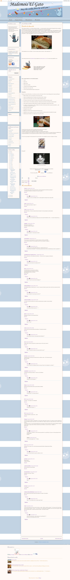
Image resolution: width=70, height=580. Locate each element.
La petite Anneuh (11, 53)
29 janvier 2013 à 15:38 (33, 451)
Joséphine (25, 223)
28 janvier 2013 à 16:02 (38, 491)
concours (9, 88)
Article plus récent (25, 538)
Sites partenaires (29, 19)
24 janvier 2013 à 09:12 (31, 355)
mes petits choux (32, 58)
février (11, 167)
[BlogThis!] (33, 181)
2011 (10, 196)
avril (11, 164)
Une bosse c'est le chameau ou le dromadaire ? (12, 184)
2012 (10, 195)
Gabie (25, 203)
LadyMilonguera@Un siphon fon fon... (30, 254)
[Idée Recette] (30, 554)
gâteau (9, 96)
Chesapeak (9, 139)
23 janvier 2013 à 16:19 (34, 285)
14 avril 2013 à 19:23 (30, 505)
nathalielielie (26, 371)
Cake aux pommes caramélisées (12, 180)
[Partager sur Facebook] (34, 181)
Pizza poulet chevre (13, 187)
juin (11, 161)
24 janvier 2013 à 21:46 (29, 399)
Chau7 (25, 505)
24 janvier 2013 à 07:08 (30, 327)
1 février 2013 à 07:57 (33, 437)
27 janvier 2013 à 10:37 (33, 471)
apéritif (9, 80)
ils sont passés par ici (11, 97)
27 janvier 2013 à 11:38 (31, 485)
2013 (10, 152)
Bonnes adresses (10, 83)
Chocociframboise (27, 471)
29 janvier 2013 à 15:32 (33, 216)
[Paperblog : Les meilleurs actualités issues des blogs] (35, 554)
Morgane (25, 419)
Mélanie (25, 385)
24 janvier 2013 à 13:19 (31, 370)
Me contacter (37, 19)
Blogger (40, 577)
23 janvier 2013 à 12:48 (31, 223)
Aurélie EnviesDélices (27, 299)
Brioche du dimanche (13, 175)
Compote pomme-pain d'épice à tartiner (12, 170)
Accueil (10, 19)
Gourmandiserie (10, 141)
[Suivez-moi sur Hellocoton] (41, 176)
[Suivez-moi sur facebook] (45, 172)
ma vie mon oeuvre (11, 100)
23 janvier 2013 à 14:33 (29, 268)
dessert (9, 91)
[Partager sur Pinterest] (35, 181)
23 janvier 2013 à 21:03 (34, 299)
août (11, 159)
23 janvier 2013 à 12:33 (29, 203)
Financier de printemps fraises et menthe (18, 564)
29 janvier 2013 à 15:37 (33, 430)
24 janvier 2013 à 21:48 (29, 413)
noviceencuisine (26, 238)
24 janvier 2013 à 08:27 (29, 341)
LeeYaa (25, 327)
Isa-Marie (25, 355)
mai (11, 163)
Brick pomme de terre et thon (13, 182)
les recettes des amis (11, 99)
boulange (26, 182)
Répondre (25, 192)
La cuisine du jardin (11, 134)
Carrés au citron (12, 186)
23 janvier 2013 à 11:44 (31, 188)
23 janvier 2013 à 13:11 (32, 238)
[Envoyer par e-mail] (32, 181)
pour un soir (10, 108)
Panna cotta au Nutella (12, 193)
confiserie (9, 89)
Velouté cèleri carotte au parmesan (13, 177)
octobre (11, 156)
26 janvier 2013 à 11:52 (31, 458)
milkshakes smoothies (11, 102)
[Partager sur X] (33, 181)
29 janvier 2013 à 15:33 (33, 246)
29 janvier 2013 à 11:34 (33, 196)
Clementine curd (12, 172)
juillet (11, 160)
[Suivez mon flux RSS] (39, 172)
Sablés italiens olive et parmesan (13, 191)
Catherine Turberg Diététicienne (29, 491)
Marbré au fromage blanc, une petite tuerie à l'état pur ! (20, 570)
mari (25, 341)
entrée (9, 94)
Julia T (25, 313)
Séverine (14, 51)
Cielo (25, 444)
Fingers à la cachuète (13, 189)
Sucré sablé (10, 137)
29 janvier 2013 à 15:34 (33, 278)
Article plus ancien (58, 538)
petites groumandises (11, 104)
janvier (11, 168)
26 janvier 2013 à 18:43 (34, 465)
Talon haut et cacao (11, 142)
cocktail (9, 86)
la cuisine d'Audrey (11, 136)
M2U (25, 399)
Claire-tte (25, 188)
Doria (25, 268)
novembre (11, 155)
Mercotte (9, 144)
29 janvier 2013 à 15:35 (33, 334)
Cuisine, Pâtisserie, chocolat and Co (13, 133)
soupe (9, 110)
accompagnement (10, 78)
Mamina (9, 145)
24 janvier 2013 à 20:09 (30, 385)
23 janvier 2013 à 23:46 (30, 313)
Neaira (28, 196)
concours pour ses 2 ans (43, 58)
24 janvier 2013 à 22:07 (30, 419)
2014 (10, 151)
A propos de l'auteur (18, 19)
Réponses (26, 194)
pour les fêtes (10, 107)
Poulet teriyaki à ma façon (13, 174)
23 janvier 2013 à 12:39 (30, 209)
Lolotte (25, 209)
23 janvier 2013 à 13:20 (40, 254)
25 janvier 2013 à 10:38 (29, 444)
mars (11, 165)
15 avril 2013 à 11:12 (33, 514)
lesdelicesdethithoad (27, 285)
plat (9, 105)
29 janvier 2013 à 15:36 (33, 363)
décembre (11, 154)
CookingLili (10, 131)
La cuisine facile (10, 130)
